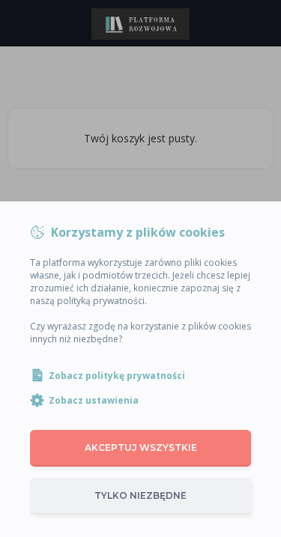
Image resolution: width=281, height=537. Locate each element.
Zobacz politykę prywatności (117, 375)
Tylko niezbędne (140, 495)
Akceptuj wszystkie (141, 447)
